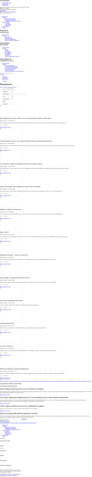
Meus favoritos (5, 79)
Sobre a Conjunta (6, 22)
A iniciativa (7, 23)
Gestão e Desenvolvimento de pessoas (34, 381)
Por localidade (8, 53)
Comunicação (11, 381)
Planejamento (84, 381)
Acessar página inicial (7, 2)
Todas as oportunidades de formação (12, 56)
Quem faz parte (8, 24)
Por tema (7, 50)
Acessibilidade (3, 10)
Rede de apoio (5, 3)
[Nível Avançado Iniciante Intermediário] (8, 96)
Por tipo (6, 49)
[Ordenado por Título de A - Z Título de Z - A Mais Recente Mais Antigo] (8, 91)
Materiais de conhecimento (10, 18)
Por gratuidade (8, 54)
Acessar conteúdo (3, 127)
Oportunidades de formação (10, 19)
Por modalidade (8, 51)
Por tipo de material (9, 38)
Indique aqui (2, 394)
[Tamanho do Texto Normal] (4, 9)
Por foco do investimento (10, 65)
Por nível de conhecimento (10, 39)
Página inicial (5, 16)
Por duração (7, 55)
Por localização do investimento (11, 67)
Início (1, 87)
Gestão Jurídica (53, 381)
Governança (58, 381)
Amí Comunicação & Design (6, 475)
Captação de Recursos (4, 381)
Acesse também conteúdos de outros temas (9, 386)
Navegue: (4, 35)
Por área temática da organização (11, 66)
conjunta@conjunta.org (4, 421)
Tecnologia (89, 381)
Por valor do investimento (10, 68)
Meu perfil (5, 76)
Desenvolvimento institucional (21, 381)
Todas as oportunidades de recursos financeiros (14, 71)
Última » (8, 379)
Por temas (9, 87)
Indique (4, 27)
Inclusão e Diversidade (65, 381)
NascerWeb (14, 475)
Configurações (5, 77)
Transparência (8, 25)
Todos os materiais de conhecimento (12, 40)
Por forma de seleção (9, 70)
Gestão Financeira (45, 381)
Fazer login (2, 74)
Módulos (4, 17)
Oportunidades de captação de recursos (12, 21)
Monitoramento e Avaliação (75, 381)
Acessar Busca (5, 5)
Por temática (7, 37)
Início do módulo (6, 34)
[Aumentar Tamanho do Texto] (4, 8)
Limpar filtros (5, 103)
